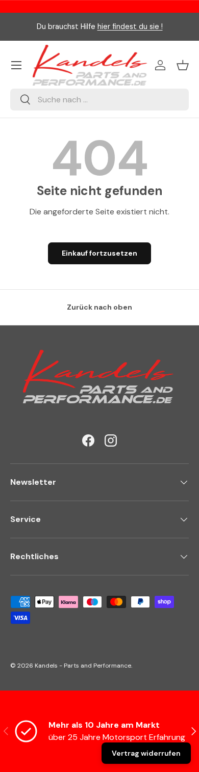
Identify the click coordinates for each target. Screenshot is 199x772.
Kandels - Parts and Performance (83, 665)
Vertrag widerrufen (146, 753)
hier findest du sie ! (130, 26)
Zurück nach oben (99, 307)
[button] (182, 65)
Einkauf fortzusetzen (99, 253)
